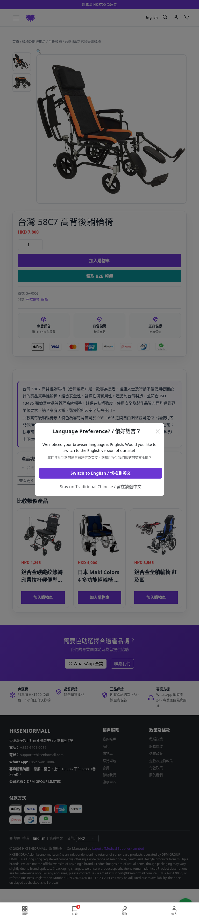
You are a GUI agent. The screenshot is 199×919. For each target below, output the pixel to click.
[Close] (158, 431)
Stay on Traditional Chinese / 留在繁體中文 (100, 486)
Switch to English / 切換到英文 (100, 473)
